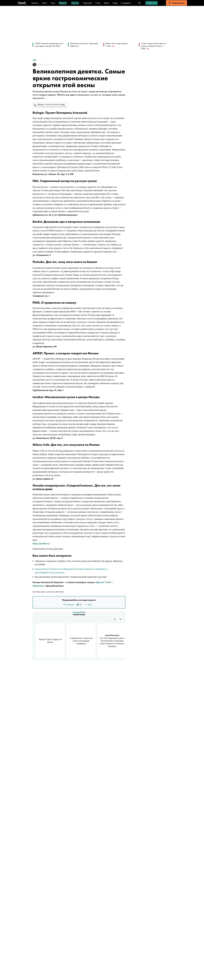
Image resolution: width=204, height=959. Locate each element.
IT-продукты (126, 3)
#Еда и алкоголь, (48, 592)
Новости (35, 3)
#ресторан (59, 592)
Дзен (90, 604)
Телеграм (70, 604)
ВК (81, 604)
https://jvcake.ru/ (41, 543)
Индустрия (87, 3)
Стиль (97, 3)
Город (115, 3)
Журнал (62, 3)
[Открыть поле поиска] (139, 3)
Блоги (44, 3)
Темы (53, 3)
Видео (106, 3)
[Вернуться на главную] (22, 3)
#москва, (37, 592)
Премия (75, 3)
